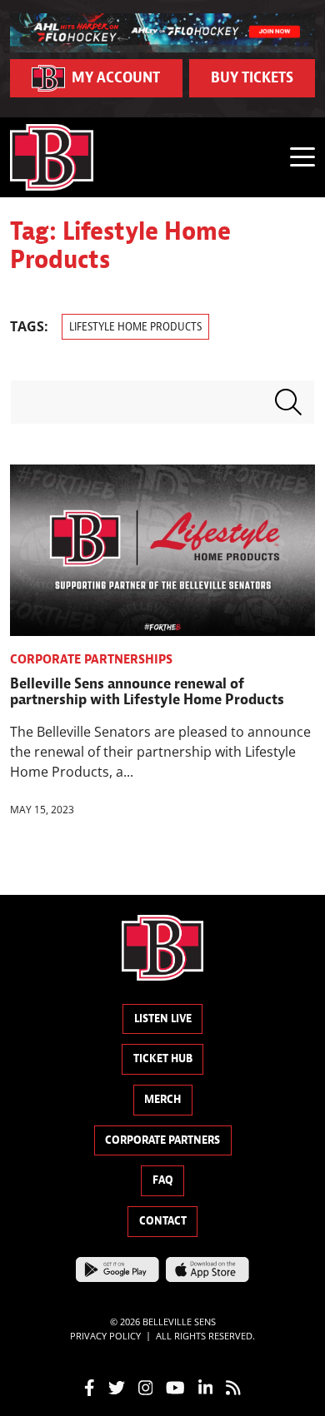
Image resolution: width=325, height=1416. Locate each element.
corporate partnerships (91, 659)
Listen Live (163, 1018)
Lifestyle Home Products (135, 327)
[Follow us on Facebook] (89, 1386)
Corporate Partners (162, 1140)
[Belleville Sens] (51, 157)
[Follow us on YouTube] (175, 1386)
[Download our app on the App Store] (207, 1268)
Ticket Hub (162, 1058)
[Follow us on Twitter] (116, 1386)
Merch (162, 1099)
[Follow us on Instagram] (145, 1386)
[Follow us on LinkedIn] (205, 1386)
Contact (163, 1221)
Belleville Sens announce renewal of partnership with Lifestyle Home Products (147, 692)
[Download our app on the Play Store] (117, 1268)
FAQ (162, 1180)
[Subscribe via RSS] (233, 1386)
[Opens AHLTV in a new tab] (162, 31)
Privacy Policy (105, 1335)
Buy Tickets (252, 77)
